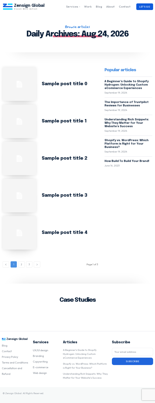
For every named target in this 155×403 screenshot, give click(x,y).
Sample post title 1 (64, 121)
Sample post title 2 (64, 158)
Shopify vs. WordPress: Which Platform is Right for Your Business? (127, 144)
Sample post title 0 (64, 84)
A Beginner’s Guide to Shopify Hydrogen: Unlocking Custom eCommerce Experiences (127, 85)
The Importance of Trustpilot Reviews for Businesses (127, 104)
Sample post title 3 (64, 195)
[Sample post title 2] (19, 158)
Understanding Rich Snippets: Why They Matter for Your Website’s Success (127, 123)
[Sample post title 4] (19, 233)
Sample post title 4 (65, 232)
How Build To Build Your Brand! (127, 161)
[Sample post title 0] (19, 84)
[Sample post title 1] (19, 121)
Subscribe (132, 361)
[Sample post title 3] (19, 195)
